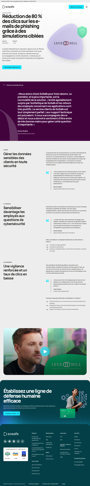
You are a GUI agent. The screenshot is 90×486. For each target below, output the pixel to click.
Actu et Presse (77, 442)
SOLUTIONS (35, 461)
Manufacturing (35, 473)
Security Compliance (37, 464)
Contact (76, 448)
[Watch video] (45, 351)
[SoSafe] (8, 7)
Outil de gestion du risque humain (38, 455)
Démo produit (49, 456)
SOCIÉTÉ (76, 433)
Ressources (48, 436)
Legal (61, 457)
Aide (61, 439)
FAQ (61, 436)
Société (76, 436)
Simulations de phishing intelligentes (38, 444)
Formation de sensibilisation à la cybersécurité (36, 438)
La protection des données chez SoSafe (65, 453)
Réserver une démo (76, 7)
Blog (47, 439)
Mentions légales (34, 484)
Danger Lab (49, 447)
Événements (77, 445)
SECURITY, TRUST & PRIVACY (65, 445)
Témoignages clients (79, 465)
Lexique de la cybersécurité (49, 443)
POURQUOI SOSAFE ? (80, 458)
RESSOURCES (49, 433)
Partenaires (77, 439)
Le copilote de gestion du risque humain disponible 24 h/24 (38, 449)
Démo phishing (49, 459)
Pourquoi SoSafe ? (78, 462)
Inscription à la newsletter (77, 452)
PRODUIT (34, 433)
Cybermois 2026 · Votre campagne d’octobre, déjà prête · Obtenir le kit (18, 1)
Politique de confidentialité (50, 484)
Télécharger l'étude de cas (12, 67)
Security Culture (36, 467)
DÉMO (47, 452)
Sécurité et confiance (65, 449)
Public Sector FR (35, 470)
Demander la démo (10, 413)
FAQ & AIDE (63, 433)
